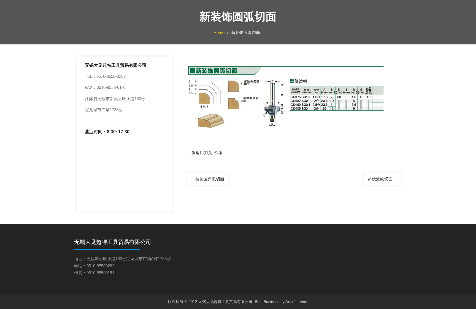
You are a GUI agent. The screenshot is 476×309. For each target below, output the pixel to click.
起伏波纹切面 (380, 179)
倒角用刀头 (201, 152)
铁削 (218, 152)
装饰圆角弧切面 (209, 179)
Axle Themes (296, 301)
